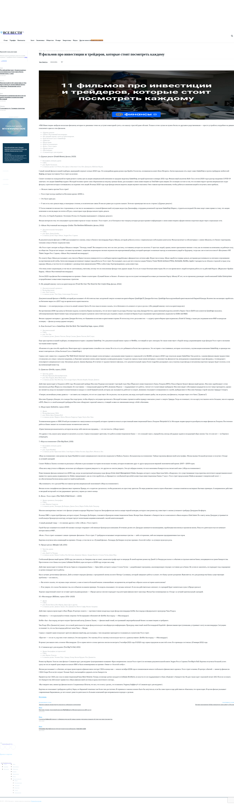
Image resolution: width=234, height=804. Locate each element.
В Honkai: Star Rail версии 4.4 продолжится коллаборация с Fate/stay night (62, 728)
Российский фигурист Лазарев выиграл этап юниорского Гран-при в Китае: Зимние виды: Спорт (13, 71)
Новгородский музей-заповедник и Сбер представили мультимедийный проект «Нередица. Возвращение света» (13, 84)
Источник (42, 697)
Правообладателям (36, 801)
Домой (40, 50)
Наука (1, 93)
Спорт (1, 67)
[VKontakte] (7, 747)
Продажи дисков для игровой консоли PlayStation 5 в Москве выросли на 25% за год (65, 710)
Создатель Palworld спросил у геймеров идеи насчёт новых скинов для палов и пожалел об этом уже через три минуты (75, 719)
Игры (44, 50)
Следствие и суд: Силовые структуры (12, 108)
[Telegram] (33, 56)
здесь (25, 57)
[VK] (33, 60)
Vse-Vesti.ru (8, 154)
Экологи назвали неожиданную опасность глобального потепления (60, 704)
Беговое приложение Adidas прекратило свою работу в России (214, 704)
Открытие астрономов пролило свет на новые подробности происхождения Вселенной (13, 97)
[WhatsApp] (33, 52)
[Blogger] (2, 747)
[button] (232, 36)
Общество (2, 106)
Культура (2, 80)
